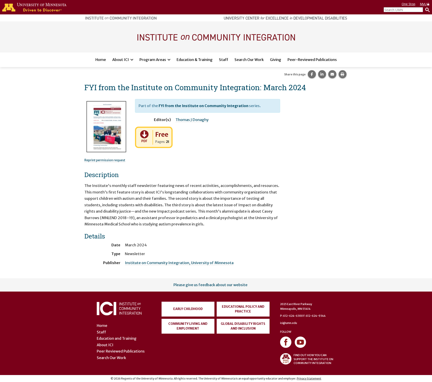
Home (100, 59)
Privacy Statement (309, 378)
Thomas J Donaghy (192, 119)
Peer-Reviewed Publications (312, 59)
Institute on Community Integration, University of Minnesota (179, 263)
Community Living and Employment (187, 326)
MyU (423, 4)
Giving (275, 59)
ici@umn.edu (288, 323)
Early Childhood (188, 309)
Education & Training (195, 59)
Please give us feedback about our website (210, 285)
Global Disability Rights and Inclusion (243, 326)
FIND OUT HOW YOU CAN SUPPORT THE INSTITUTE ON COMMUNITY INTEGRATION (313, 358)
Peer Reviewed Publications (121, 351)
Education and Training (117, 338)
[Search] (426, 9)
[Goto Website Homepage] (216, 36)
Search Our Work (249, 59)
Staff (223, 59)
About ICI (120, 59)
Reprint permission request (104, 160)
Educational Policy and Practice (243, 309)
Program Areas (153, 59)
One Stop (408, 4)
